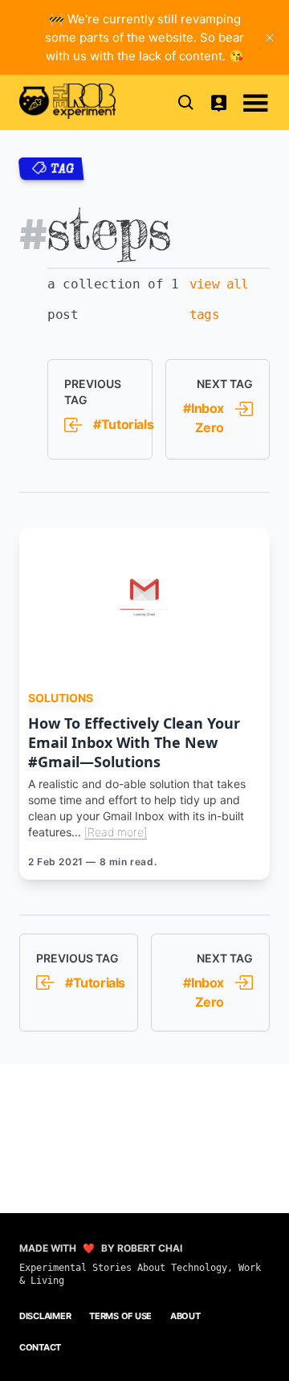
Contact (40, 1347)
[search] (186, 102)
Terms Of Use (120, 1316)
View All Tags (219, 299)
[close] (270, 38)
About (185, 1316)
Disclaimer (45, 1316)
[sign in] (219, 101)
